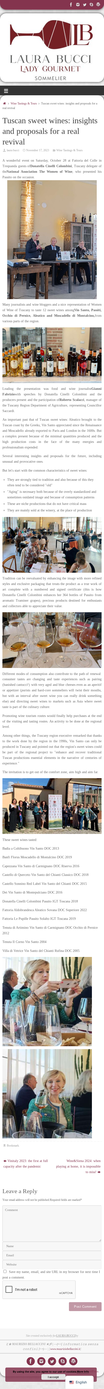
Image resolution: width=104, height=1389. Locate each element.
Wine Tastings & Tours (24, 103)
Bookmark (13, 1145)
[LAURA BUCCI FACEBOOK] (71, 4)
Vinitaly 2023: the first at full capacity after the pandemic (25, 1163)
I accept (53, 1377)
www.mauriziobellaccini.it (65, 1349)
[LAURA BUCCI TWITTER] (84, 4)
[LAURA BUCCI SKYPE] (91, 4)
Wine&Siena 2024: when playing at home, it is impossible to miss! (78, 1166)
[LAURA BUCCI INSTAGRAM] (77, 4)
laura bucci (13, 150)
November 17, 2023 (37, 150)
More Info (83, 1371)
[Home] (4, 103)
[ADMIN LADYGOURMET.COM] (98, 4)
